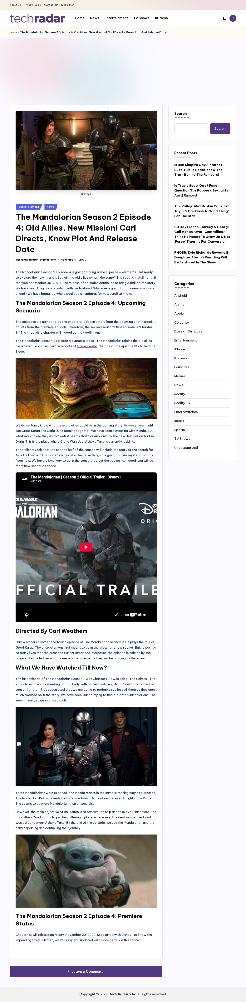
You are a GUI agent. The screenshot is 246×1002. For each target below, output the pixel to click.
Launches (181, 367)
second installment (137, 277)
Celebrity (181, 322)
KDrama (180, 358)
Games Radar (87, 346)
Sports (179, 429)
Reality (179, 394)
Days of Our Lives (188, 331)
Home (13, 32)
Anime (179, 304)
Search (180, 113)
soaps (179, 420)
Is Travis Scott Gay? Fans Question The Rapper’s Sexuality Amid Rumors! (201, 190)
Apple (179, 313)
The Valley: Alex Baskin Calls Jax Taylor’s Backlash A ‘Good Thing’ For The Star (201, 211)
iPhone (179, 349)
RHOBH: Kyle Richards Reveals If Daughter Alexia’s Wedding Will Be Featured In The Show (201, 257)
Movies (179, 376)
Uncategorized (186, 447)
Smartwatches (186, 412)
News (50, 206)
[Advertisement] (123, 67)
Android (180, 295)
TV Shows (182, 438)
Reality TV (182, 403)
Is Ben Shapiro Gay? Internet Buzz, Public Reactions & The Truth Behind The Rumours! (198, 169)
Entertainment (29, 206)
